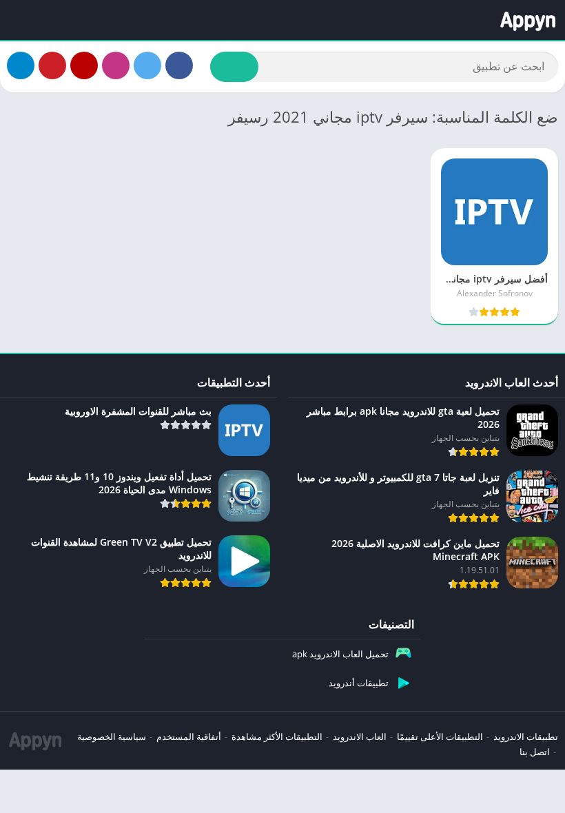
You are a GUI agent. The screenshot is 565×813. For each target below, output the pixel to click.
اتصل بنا (535, 751)
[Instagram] (116, 65)
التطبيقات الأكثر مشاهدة (277, 736)
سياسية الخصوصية (111, 736)
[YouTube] (84, 65)
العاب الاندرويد (360, 736)
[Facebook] (179, 65)
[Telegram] (20, 65)
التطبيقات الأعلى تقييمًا (440, 736)
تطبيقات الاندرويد (525, 736)
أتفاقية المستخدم (188, 736)
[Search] (234, 67)
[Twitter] (147, 65)
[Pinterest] (52, 65)
